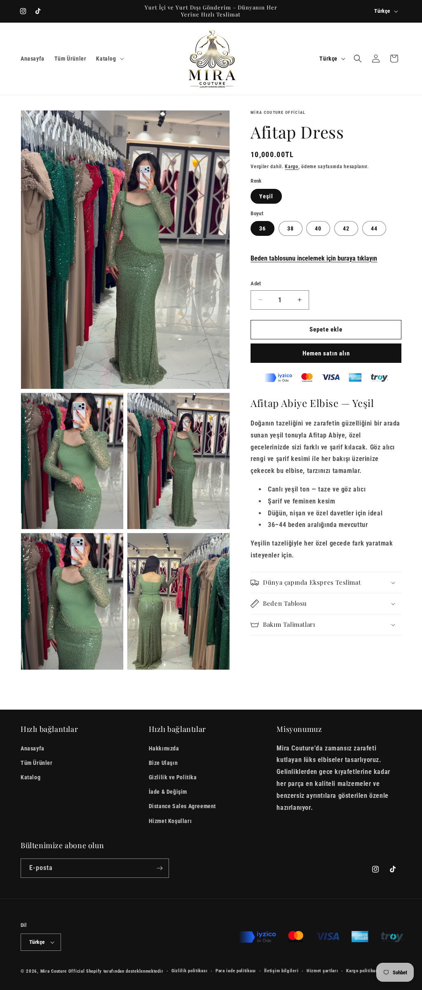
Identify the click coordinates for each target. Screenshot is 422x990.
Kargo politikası (362, 971)
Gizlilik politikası (189, 971)
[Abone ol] (159, 868)
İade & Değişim (168, 791)
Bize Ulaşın (163, 763)
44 (374, 228)
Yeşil (266, 196)
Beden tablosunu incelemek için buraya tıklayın (314, 258)
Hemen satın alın (326, 353)
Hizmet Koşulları (170, 821)
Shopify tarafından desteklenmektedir (124, 971)
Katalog (30, 777)
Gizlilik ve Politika (173, 777)
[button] (109, 58)
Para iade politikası (236, 971)
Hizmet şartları (322, 971)
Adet (256, 283)
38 (290, 228)
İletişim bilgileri (281, 971)
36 (262, 228)
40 (318, 228)
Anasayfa (33, 748)
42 (346, 228)
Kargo (291, 166)
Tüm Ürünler (37, 763)
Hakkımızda (164, 748)
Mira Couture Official (62, 971)
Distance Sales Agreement (182, 806)
